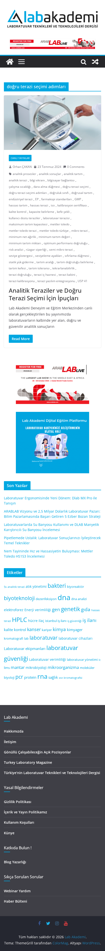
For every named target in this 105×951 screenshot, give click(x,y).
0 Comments (75, 167)
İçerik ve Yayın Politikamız (25, 812)
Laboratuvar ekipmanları (24, 648)
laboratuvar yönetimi (82, 660)
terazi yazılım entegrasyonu (56, 281)
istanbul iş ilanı (55, 621)
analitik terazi (18, 180)
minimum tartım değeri (54, 237)
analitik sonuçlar (50, 174)
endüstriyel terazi (20, 199)
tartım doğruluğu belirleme (75, 262)
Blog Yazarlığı (15, 862)
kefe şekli (63, 212)
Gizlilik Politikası (17, 801)
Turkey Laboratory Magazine (28, 762)
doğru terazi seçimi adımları (28, 193)
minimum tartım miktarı (25, 243)
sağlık (53, 677)
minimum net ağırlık (22, 237)
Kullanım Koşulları (19, 822)
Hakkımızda (13, 731)
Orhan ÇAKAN (22, 167)
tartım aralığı (45, 262)
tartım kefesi (17, 268)
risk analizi (16, 249)
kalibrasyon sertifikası (72, 205)
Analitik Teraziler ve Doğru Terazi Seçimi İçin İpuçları (45, 294)
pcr (19, 676)
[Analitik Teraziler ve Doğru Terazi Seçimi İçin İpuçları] (52, 122)
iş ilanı (89, 620)
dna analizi (79, 599)
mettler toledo (59, 224)
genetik (70, 609)
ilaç (41, 620)
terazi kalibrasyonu (22, 281)
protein (30, 677)
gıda (85, 609)
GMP (77, 199)
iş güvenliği (74, 621)
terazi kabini (67, 275)
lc (100, 660)
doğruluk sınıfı (59, 193)
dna (64, 597)
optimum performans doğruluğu (65, 243)
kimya (59, 629)
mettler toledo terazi (23, 231)
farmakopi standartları (56, 199)
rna (42, 676)
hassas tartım (18, 205)
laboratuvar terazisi (56, 218)
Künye (9, 833)
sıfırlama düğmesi (77, 256)
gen (56, 609)
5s (5, 587)
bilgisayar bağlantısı (60, 180)
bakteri (57, 586)
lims (7, 668)
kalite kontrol (17, 212)
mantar (18, 667)
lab (26, 638)
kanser (34, 629)
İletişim (10, 741)
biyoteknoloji (19, 598)
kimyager (75, 629)
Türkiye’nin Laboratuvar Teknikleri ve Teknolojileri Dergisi (52, 772)
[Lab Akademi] (10, 62)
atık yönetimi (36, 586)
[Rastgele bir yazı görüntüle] (95, 62)
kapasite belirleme (41, 212)
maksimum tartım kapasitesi (28, 224)
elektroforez (13, 609)
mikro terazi (79, 231)
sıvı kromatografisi (70, 677)
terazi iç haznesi (45, 275)
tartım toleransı (39, 268)
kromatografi (13, 638)
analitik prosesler (24, 174)
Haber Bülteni (15, 901)
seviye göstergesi (20, 256)
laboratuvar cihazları (76, 638)
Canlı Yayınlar (20, 158)
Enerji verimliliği (37, 609)
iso (53, 205)
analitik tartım (73, 174)
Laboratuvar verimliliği (47, 659)
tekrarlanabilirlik (63, 268)
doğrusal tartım (81, 193)
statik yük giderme (21, 262)
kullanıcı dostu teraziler (24, 218)
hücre (33, 620)
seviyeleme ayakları (48, 256)
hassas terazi (39, 205)
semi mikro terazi (61, 249)
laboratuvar (44, 637)
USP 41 (82, 281)
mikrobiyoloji (36, 667)
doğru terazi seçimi (76, 187)
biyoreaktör (75, 587)
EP (37, 199)
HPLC (19, 620)
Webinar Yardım (17, 891)
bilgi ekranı (37, 180)
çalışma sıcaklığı (20, 187)
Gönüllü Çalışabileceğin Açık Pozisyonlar (37, 752)
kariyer (47, 630)
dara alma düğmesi (46, 187)
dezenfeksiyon (46, 599)
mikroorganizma (63, 667)
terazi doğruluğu (20, 275)
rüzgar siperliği (36, 249)
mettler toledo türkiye (54, 231)
